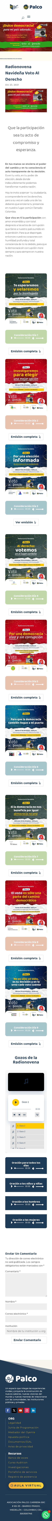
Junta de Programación (23, 1427)
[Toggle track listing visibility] (37, 1114)
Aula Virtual (28, 1485)
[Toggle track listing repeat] (24, 1114)
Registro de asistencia (22, 1476)
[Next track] (19, 1114)
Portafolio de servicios (22, 1472)
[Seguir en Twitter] (14, 1410)
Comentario (12, 1271)
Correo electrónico (16, 1313)
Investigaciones (18, 1467)
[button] (46, 1515)
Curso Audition (18, 1462)
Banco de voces (18, 1458)
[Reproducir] (11, 338)
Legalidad (14, 1423)
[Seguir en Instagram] (26, 1410)
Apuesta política (18, 1437)
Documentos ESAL (20, 1441)
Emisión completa (24, 351)
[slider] (39, 338)
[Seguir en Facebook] (7, 1410)
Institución (11, 1326)
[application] (26, 338)
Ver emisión (24, 522)
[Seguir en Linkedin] (33, 1410)
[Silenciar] (33, 338)
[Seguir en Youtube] (20, 1410)
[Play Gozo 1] (15, 1102)
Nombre (10, 1301)
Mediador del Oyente (21, 1432)
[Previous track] (14, 1114)
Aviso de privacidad (20, 1446)
